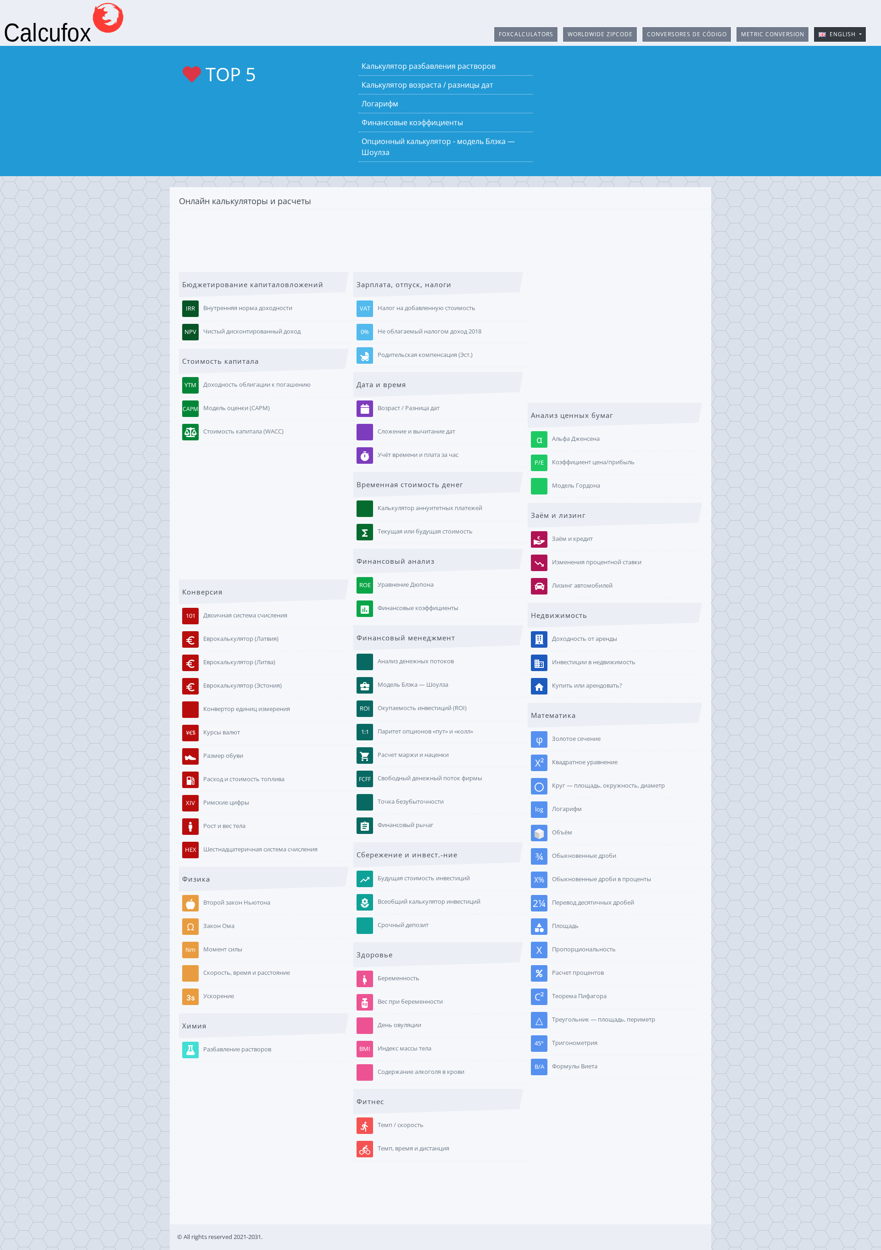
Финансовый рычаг (396, 827)
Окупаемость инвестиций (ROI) (413, 708)
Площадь (556, 927)
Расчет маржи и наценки (404, 756)
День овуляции (399, 1025)
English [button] (842, 34)
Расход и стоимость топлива (234, 780)
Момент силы (213, 949)
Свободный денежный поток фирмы (420, 778)
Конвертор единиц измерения (246, 709)
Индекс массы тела (395, 1048)
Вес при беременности (410, 1002)
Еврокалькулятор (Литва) (230, 663)
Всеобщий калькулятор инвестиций (419, 903)
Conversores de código (687, 34)
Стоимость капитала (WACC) (243, 432)
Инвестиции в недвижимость (585, 663)
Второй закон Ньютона (236, 902)
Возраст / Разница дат (409, 408)
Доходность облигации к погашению (247, 385)
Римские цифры (217, 802)
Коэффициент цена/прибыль (585, 462)
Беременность (389, 980)
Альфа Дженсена (568, 439)
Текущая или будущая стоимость (416, 533)
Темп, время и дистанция (404, 1150)
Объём (562, 832)
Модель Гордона (576, 485)
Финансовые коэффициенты (412, 122)
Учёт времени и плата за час (408, 456)
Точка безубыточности (411, 802)
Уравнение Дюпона (396, 585)
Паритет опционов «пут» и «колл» (417, 732)
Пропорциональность (576, 950)
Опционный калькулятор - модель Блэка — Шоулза (438, 146)
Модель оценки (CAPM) (226, 408)
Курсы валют (213, 732)
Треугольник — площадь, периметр (595, 1020)
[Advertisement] (440, 239)
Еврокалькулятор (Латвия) (232, 640)
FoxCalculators (526, 34)
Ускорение (209, 997)
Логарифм (380, 104)
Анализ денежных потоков (416, 661)
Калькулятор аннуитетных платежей (430, 508)
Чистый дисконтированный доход (242, 332)
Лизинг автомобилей (582, 585)
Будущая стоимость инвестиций (414, 880)
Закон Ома (210, 926)
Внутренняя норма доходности (239, 308)
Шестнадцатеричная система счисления (251, 849)
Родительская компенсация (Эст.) (416, 356)
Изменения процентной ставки (587, 563)
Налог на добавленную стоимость (418, 308)
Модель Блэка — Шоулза (403, 686)
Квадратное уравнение (576, 762)
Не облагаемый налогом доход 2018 (421, 332)
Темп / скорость (391, 1127)
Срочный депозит (403, 925)
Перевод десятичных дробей (583, 903)
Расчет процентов (578, 972)
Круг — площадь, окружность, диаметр (599, 787)
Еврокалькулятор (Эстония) (233, 687)
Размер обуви (223, 755)
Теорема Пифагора (571, 996)
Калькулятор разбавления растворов (429, 66)
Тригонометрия (566, 1043)
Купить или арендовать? (578, 687)
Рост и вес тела (224, 826)
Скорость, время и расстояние (246, 972)
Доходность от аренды (584, 638)
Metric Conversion (772, 34)
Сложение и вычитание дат (416, 432)
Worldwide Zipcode (600, 34)
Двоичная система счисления (237, 615)
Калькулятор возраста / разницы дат (427, 85)
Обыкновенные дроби (575, 856)
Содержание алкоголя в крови (421, 1072)
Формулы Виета (566, 1066)
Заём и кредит (572, 538)
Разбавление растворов (237, 1049)
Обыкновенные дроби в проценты (592, 880)
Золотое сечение (568, 739)
